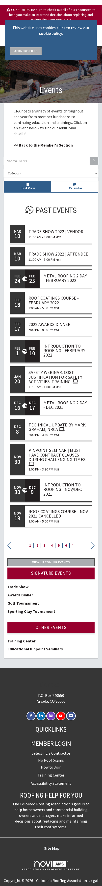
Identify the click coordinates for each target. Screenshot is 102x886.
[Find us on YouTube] (60, 716)
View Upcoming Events (51, 562)
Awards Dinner (20, 594)
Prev (9, 546)
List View (27, 188)
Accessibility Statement (51, 783)
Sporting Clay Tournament (31, 611)
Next (93, 546)
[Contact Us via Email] (71, 716)
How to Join (51, 767)
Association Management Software (51, 869)
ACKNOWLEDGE (25, 51)
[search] (94, 161)
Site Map (51, 848)
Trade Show (17, 586)
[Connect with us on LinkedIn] (41, 716)
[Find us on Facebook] (31, 716)
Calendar (74, 188)
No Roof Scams (51, 760)
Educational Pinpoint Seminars (35, 648)
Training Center (21, 640)
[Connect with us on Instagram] (50, 716)
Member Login (51, 743)
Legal (93, 880)
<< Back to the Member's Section (43, 145)
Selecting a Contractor (51, 753)
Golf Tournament (23, 603)
